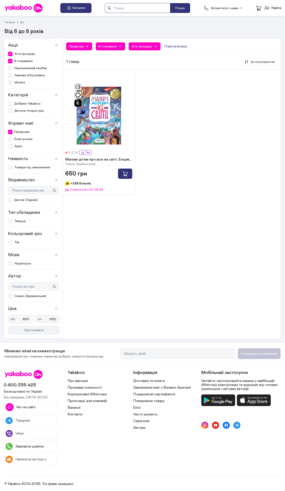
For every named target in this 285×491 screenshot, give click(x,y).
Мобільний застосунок (224, 372)
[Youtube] (215, 425)
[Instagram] (204, 425)
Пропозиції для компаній (87, 401)
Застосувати (34, 330)
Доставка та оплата (149, 381)
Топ (87, 152)
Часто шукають (145, 414)
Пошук (180, 8)
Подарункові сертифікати (154, 394)
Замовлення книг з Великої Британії (162, 387)
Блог (137, 407)
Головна (9, 22)
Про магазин (77, 381)
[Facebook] (226, 425)
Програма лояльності (84, 387)
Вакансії (74, 407)
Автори (139, 427)
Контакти (74, 414)
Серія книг (141, 421)
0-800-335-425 (20, 385)
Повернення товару (149, 401)
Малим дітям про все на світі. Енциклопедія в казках (98, 159)
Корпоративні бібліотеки (87, 394)
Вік (22, 22)
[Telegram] (236, 425)
